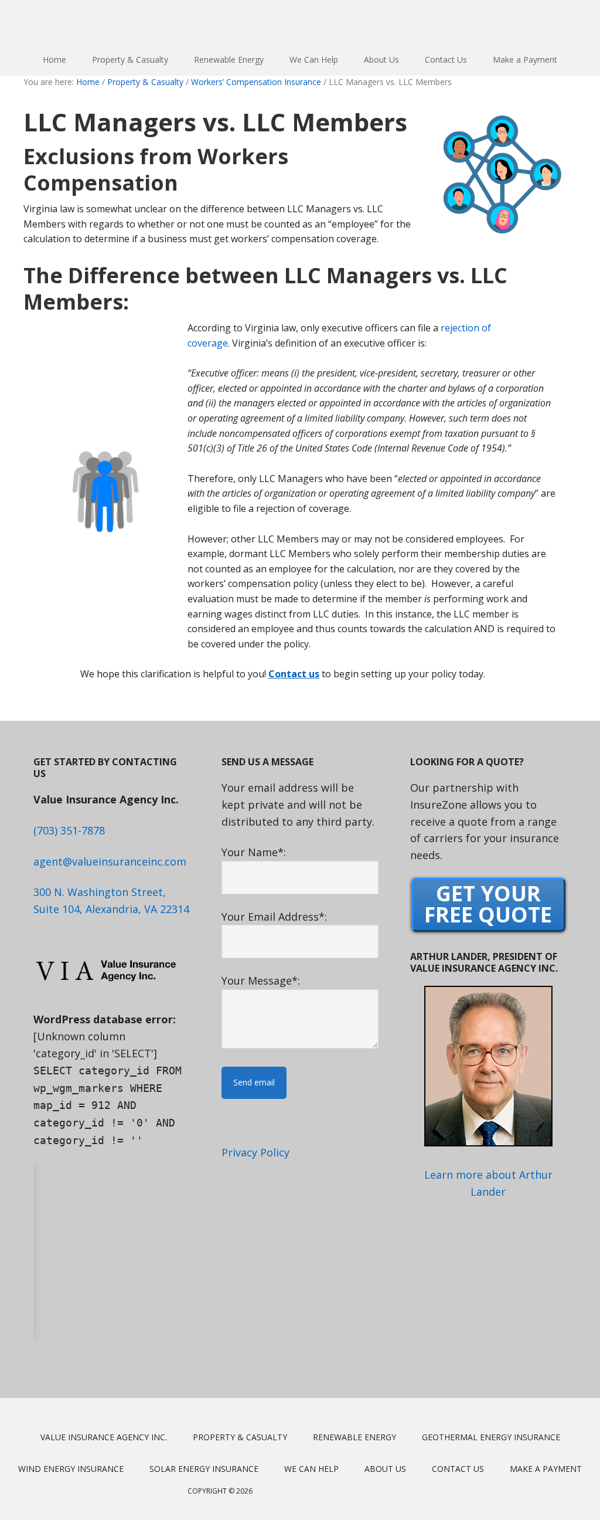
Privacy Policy (255, 1152)
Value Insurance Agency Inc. (300, 22)
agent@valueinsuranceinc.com (109, 861)
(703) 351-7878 (69, 830)
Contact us (293, 673)
